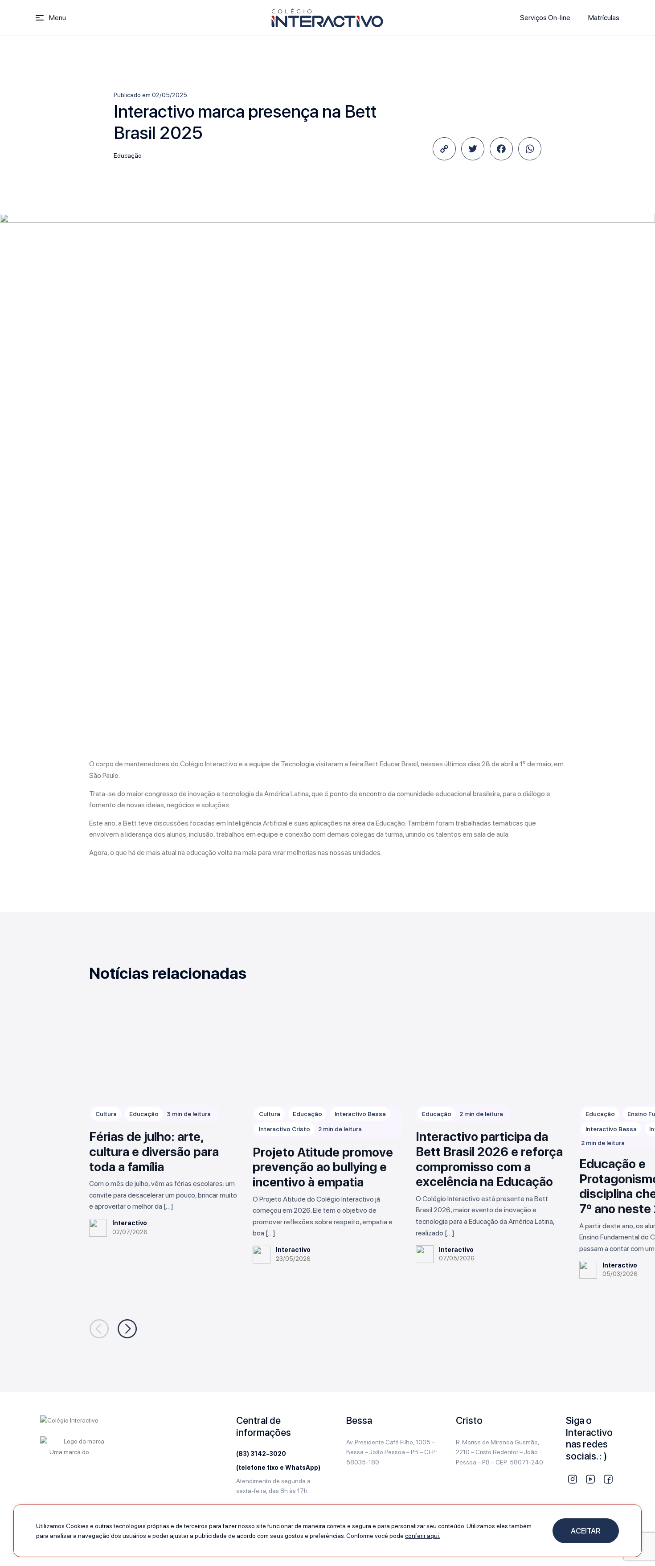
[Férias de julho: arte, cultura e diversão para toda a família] (164, 1052)
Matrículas (603, 17)
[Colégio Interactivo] (327, 17)
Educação (128, 155)
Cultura (106, 1113)
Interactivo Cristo (284, 1129)
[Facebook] (608, 1479)
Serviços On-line (545, 17)
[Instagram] (572, 1479)
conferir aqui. (422, 1535)
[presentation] (99, 1329)
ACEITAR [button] (586, 1530)
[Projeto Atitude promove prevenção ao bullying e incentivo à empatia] (328, 1052)
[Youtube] (590, 1479)
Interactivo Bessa (360, 1113)
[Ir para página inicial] (69, 1419)
